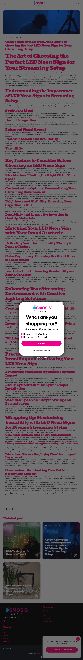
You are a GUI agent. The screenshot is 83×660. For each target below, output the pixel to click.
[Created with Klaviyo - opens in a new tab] (41, 357)
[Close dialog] (62, 304)
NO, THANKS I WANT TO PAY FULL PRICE (42, 350)
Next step (41, 343)
